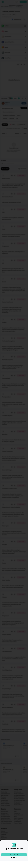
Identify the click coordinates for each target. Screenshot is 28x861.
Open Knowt (14, 855)
